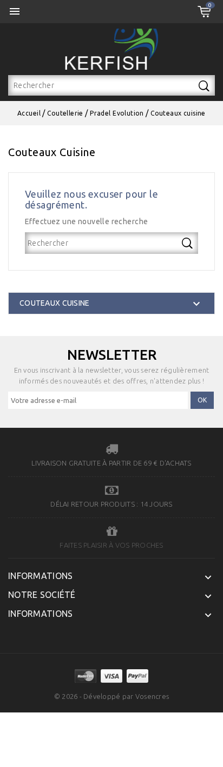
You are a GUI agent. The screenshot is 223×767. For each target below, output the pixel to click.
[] (204, 85)
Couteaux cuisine (54, 303)
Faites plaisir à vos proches (111, 545)
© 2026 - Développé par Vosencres (111, 696)
